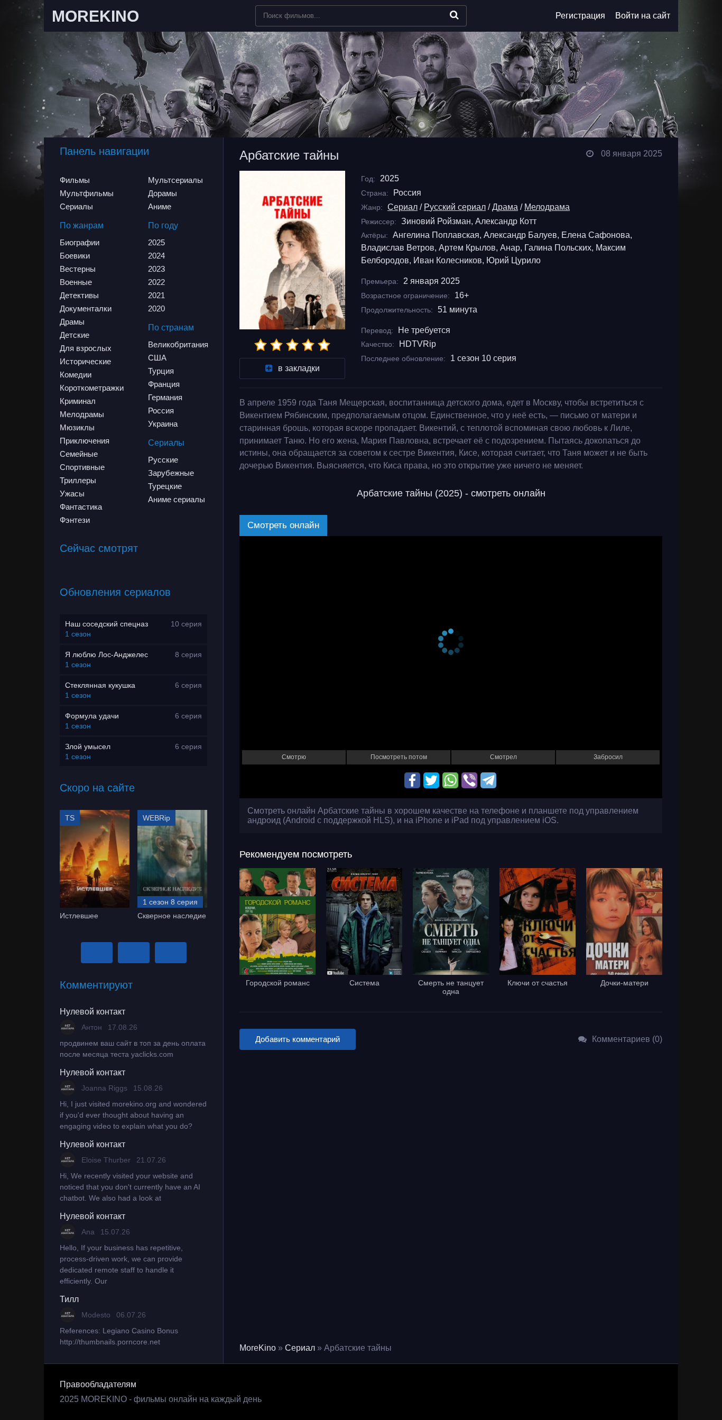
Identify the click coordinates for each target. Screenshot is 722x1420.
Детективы (79, 295)
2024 (156, 255)
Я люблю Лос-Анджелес (106, 654)
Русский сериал (455, 206)
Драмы (72, 321)
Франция (164, 384)
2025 (156, 242)
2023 (156, 268)
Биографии (79, 242)
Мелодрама (547, 206)
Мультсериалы (175, 180)
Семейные (79, 453)
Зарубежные (171, 472)
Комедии (75, 374)
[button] (97, 952)
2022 (156, 282)
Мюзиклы (77, 427)
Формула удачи (92, 716)
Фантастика (81, 506)
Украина (163, 423)
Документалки (86, 308)
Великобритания (178, 344)
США (157, 357)
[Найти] (454, 15)
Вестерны (78, 268)
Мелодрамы (82, 414)
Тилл (69, 1299)
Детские (74, 334)
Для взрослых (86, 348)
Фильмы (75, 180)
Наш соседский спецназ (106, 624)
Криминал (78, 401)
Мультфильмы (87, 193)
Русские (163, 459)
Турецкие (165, 486)
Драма (505, 206)
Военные (76, 282)
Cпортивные (82, 467)
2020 (156, 308)
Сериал (402, 206)
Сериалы (76, 206)
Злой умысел (87, 746)
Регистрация (580, 15)
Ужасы (72, 493)
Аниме (159, 206)
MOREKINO (95, 16)
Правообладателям (98, 1384)
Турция (161, 370)
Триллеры (78, 480)
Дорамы (162, 193)
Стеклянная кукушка (100, 685)
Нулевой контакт (92, 1011)
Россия (161, 410)
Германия (165, 397)
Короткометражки (92, 387)
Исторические (85, 361)
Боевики (75, 255)
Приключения (84, 440)
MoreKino (257, 1347)
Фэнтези (75, 519)
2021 (156, 295)
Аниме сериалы (176, 499)
